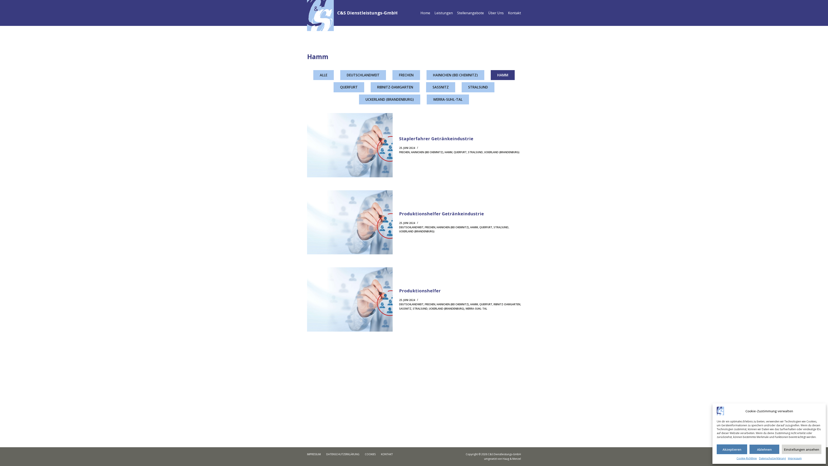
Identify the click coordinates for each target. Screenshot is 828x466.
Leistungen (443, 13)
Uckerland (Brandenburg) (389, 99)
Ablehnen (764, 449)
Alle (323, 75)
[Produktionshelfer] (350, 299)
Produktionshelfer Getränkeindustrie (441, 214)
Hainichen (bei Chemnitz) (455, 75)
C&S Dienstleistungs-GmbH (367, 13)
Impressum (795, 458)
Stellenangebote (470, 13)
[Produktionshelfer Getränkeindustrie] (350, 222)
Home (425, 13)
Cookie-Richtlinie (747, 458)
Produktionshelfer (420, 291)
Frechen (406, 75)
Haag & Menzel (512, 459)
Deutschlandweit (363, 75)
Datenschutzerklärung (772, 458)
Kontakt (514, 13)
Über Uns (496, 13)
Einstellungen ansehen (801, 449)
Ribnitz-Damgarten (395, 87)
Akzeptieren (732, 449)
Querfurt (349, 87)
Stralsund (478, 87)
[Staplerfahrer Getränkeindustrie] (350, 145)
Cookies (370, 454)
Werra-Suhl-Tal (448, 99)
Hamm (502, 75)
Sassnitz (441, 87)
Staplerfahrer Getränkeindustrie (436, 139)
